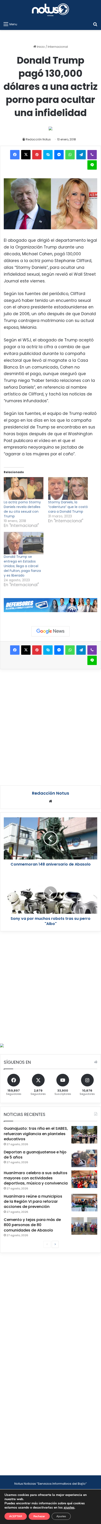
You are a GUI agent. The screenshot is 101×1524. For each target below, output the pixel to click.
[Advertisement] (50, 726)
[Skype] (48, 154)
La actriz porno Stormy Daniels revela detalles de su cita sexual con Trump (22, 509)
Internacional (58, 46)
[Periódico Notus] (50, 9)
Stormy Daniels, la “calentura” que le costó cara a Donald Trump (68, 507)
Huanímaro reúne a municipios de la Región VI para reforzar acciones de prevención (33, 1202)
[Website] (50, 801)
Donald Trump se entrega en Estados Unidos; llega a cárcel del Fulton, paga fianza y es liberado (22, 566)
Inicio (40, 46)
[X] (26, 154)
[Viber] (92, 154)
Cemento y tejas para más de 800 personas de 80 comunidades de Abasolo (32, 1225)
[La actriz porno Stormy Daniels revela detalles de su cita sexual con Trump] (23, 488)
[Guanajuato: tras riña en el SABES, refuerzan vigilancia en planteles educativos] (84, 1135)
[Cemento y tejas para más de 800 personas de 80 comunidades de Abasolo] (84, 1226)
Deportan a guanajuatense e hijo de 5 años (35, 1154)
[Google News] (50, 631)
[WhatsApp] (70, 154)
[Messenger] (59, 154)
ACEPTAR (15, 1516)
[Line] (92, 165)
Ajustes (61, 1516)
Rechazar (39, 1516)
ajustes (69, 1508)
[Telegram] (81, 154)
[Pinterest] (37, 154)
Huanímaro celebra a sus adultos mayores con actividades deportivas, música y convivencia (36, 1178)
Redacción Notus (38, 139)
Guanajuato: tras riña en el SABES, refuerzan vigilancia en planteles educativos (36, 1134)
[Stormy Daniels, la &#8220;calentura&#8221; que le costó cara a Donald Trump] (68, 488)
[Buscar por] (95, 24)
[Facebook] (14, 154)
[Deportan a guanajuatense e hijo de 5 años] (84, 1158)
